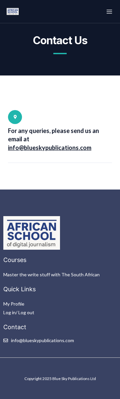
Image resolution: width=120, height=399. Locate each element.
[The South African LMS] (13, 11)
